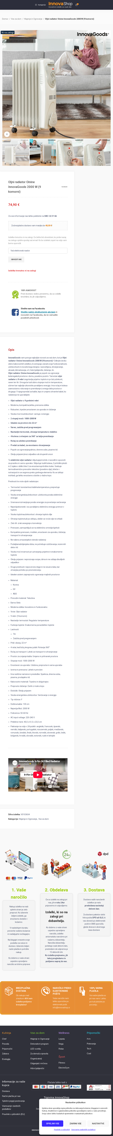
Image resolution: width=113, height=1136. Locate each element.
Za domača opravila (39, 1054)
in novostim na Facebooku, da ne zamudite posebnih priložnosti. (39, 315)
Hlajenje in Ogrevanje (33, 19)
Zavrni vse (75, 1123)
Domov (5, 19)
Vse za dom (16, 19)
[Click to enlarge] (7, 134)
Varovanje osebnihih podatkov (83, 1130)
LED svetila (35, 1049)
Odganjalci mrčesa (38, 1063)
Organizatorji (36, 1059)
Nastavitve (98, 1123)
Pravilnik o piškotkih (62, 1130)
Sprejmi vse (52, 1123)
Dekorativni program (39, 1044)
